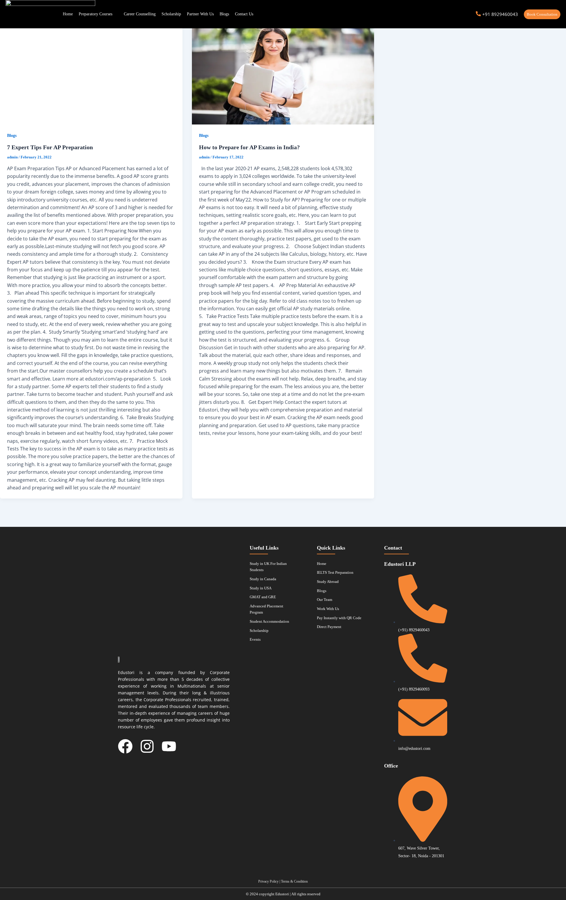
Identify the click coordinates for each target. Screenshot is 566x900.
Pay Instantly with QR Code (339, 618)
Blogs (12, 135)
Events (255, 639)
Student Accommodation (269, 621)
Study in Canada (263, 579)
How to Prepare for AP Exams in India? (249, 147)
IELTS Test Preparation (335, 572)
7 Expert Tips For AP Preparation (50, 147)
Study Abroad (328, 581)
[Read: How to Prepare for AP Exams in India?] (283, 73)
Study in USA (261, 588)
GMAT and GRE (263, 597)
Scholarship (259, 630)
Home (321, 563)
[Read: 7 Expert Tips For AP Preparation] (91, 73)
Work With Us (328, 608)
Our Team (324, 599)
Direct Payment (329, 626)
